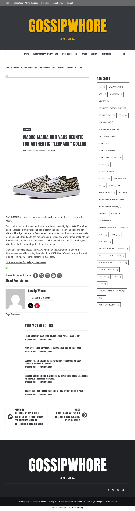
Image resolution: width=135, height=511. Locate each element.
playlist (123, 249)
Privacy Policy (77, 507)
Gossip (27, 129)
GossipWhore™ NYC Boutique (26, 3)
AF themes (112, 501)
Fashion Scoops (107, 150)
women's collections (109, 305)
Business (104, 101)
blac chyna (116, 94)
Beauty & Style (116, 87)
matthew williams (108, 228)
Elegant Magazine (98, 501)
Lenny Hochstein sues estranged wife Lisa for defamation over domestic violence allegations (53, 362)
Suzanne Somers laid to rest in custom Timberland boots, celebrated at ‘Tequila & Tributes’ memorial (56, 377)
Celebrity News (107, 115)
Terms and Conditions (61, 507)
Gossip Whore (31, 150)
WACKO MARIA (12, 217)
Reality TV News (107, 263)
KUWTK (103, 214)
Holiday (123, 192)
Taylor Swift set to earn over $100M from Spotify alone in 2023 (54, 391)
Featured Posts (106, 171)
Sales (123, 263)
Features (104, 178)
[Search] (124, 53)
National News (106, 249)
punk (120, 256)
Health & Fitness (107, 192)
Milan (124, 228)
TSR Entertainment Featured (112, 291)
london (115, 214)
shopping (104, 277)
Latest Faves (58, 3)
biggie (102, 94)
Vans (26, 217)
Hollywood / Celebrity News (111, 199)
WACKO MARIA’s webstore (63, 253)
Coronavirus (106, 122)
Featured (104, 164)
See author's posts (41, 297)
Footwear (15, 314)
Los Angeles (105, 221)
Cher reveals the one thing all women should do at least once (53, 348)
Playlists (106, 53)
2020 (102, 87)
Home (8, 3)
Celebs (123, 115)
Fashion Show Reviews (110, 157)
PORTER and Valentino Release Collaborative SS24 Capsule (67, 415)
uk (101, 298)
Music (115, 235)
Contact (69, 3)
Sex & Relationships (108, 270)
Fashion (104, 143)
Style (117, 277)
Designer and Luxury (109, 129)
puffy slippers (106, 256)
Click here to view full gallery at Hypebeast (26, 262)
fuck (102, 185)
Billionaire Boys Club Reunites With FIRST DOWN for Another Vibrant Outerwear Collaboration (29, 417)
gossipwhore (67, 26)
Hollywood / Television (110, 207)
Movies (103, 235)
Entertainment (107, 136)
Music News (105, 242)
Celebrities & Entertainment (113, 108)
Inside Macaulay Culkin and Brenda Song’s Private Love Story (52, 335)
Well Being (45, 3)
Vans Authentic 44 (38, 226)
